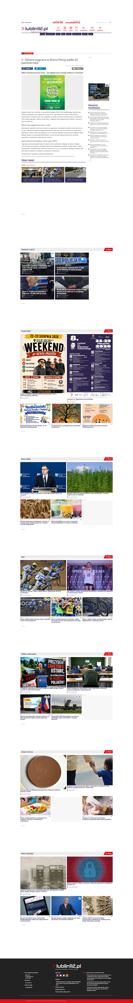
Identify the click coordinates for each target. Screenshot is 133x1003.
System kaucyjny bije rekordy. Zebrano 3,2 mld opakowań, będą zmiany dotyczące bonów (35, 718)
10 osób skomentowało (26, 894)
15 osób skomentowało (72, 887)
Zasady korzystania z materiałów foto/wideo (95, 972)
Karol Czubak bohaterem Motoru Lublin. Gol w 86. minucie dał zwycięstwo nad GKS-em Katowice (66, 620)
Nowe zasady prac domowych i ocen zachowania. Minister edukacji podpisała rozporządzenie (87, 689)
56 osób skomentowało (26, 692)
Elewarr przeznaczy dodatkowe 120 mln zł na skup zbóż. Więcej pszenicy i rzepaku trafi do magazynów (34, 523)
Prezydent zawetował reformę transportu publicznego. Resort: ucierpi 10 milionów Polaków (42, 689)
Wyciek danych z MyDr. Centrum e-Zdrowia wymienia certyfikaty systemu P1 (89, 883)
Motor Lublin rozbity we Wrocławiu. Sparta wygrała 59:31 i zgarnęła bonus (97, 619)
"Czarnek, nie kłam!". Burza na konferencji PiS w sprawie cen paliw (99, 141)
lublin (65, 30)
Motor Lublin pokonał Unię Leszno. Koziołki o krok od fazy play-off (35, 619)
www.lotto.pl (56, 148)
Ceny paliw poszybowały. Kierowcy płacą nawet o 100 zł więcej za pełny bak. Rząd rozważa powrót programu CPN (99, 119)
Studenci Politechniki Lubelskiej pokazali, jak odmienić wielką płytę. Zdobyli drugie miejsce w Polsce (42, 890)
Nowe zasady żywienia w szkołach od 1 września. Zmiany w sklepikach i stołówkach (33, 819)
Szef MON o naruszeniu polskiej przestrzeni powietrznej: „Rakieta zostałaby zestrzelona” (98, 129)
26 (81, 916)
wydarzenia (83, 30)
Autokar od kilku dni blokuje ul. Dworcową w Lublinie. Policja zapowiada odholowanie (75, 180)
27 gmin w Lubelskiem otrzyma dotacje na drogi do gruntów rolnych (31, 180)
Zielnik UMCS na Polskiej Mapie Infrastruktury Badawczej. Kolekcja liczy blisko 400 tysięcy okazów (96, 919)
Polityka (69, 34)
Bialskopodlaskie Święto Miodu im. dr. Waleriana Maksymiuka (33, 426)
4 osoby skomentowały (72, 497)
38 (50, 714)
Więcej (110, 249)
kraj (76, 30)
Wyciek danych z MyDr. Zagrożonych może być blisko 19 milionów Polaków (65, 918)
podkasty (100, 30)
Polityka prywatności (59, 987)
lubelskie (92, 30)
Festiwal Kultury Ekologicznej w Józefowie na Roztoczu (65, 426)
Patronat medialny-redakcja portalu (62, 992)
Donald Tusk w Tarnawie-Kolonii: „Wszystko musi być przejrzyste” (99, 132)
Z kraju (42, 34)
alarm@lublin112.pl (73, 22)
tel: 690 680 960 (28, 987)
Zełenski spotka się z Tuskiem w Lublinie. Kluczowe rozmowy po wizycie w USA (98, 137)
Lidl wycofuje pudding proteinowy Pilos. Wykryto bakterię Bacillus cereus (40, 790)
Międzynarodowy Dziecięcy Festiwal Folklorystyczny (94, 426)
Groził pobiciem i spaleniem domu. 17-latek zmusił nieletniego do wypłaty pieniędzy (70, 269)
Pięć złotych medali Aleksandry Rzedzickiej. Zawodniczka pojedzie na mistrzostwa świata (90, 591)
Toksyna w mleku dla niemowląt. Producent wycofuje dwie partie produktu (96, 818)
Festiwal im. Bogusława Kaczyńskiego (80, 399)
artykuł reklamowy (30, 165)
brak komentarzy (27, 273)
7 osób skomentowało (72, 692)
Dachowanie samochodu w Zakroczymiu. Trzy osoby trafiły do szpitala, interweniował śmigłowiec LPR (36, 268)
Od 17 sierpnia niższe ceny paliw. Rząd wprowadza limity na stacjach (41, 494)
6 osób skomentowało (25, 794)
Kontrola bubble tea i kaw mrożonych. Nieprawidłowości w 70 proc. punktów (64, 522)
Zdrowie (85, 34)
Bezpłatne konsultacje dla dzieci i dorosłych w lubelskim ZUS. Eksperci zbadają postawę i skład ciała (88, 786)
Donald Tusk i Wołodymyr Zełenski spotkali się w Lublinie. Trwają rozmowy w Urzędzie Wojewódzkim (99, 157)
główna (58, 30)
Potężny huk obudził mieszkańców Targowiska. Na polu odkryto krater (99, 124)
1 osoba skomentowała (26, 595)
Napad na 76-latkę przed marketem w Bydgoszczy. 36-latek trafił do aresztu (34, 292)
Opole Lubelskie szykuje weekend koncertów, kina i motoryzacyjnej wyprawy (38, 394)
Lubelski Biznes (50, 34)
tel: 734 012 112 (28, 983)
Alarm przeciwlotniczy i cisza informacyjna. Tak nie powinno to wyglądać (99, 146)
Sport (63, 34)
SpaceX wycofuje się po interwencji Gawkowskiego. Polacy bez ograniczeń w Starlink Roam (34, 919)
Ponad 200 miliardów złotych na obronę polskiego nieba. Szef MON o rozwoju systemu (65, 718)
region (71, 30)
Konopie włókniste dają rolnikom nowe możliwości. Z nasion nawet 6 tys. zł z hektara (88, 494)
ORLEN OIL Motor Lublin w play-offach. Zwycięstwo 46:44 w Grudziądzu (53, 180)
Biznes (58, 34)
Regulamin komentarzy (60, 989)
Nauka (90, 34)
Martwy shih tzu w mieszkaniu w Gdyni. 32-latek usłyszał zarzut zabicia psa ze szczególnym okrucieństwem (72, 291)
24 (81, 714)
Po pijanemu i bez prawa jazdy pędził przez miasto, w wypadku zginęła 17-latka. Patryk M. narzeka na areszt (99, 151)
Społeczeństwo (77, 34)
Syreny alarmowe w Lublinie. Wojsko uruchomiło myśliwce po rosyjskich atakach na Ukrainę (99, 114)
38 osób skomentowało (26, 497)
